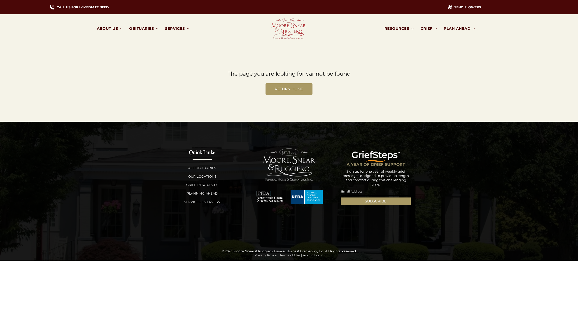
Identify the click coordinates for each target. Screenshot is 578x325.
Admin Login (313, 255)
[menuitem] (109, 28)
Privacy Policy (265, 255)
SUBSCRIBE (376, 201)
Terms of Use (290, 255)
